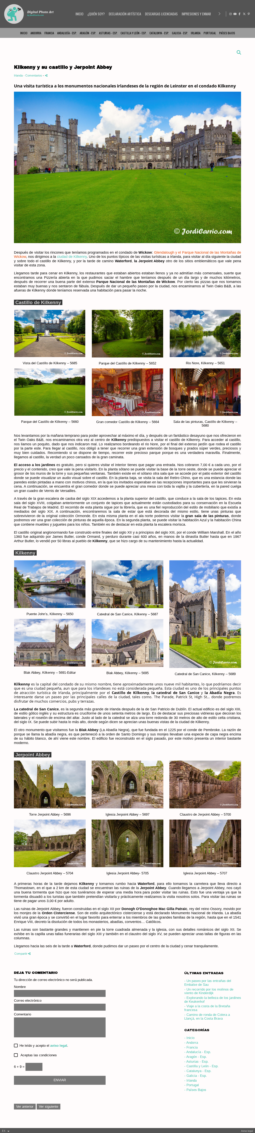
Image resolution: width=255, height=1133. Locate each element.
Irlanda (195, 33)
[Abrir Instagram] (230, 14)
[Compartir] (46, 75)
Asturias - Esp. (108, 33)
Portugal (210, 33)
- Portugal (191, 1085)
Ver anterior (24, 1106)
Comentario (22, 1014)
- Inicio (189, 1038)
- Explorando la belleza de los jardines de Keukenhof (212, 999)
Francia (49, 33)
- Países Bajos (195, 1090)
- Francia (191, 1047)
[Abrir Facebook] (240, 14)
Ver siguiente (48, 1106)
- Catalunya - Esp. (197, 1071)
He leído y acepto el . (43, 1046)
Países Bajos (227, 33)
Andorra (35, 33)
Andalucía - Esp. (66, 33)
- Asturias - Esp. (196, 1061)
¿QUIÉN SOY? (96, 13)
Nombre (20, 987)
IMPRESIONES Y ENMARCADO (200, 13)
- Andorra (191, 1043)
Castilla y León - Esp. (133, 33)
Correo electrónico (27, 1000)
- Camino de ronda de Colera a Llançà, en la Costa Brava (207, 1016)
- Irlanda (190, 1080)
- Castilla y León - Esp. (201, 1066)
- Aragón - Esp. (195, 1057)
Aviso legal (247, 1131)
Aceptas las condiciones (37, 1055)
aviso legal (58, 1046)
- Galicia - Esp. (195, 1076)
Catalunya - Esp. (159, 33)
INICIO (79, 13)
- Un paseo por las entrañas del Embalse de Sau (207, 983)
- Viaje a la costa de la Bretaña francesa (207, 1008)
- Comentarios (33, 75)
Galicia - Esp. (180, 33)
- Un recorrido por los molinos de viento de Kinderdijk (208, 991)
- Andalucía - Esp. (197, 1052)
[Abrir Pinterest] (249, 14)
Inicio (23, 33)
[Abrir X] (244, 14)
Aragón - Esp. (88, 33)
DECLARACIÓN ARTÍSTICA (125, 13)
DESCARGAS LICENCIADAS (161, 13)
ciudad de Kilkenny (72, 257)
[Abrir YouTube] (235, 14)
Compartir (21, 953)
